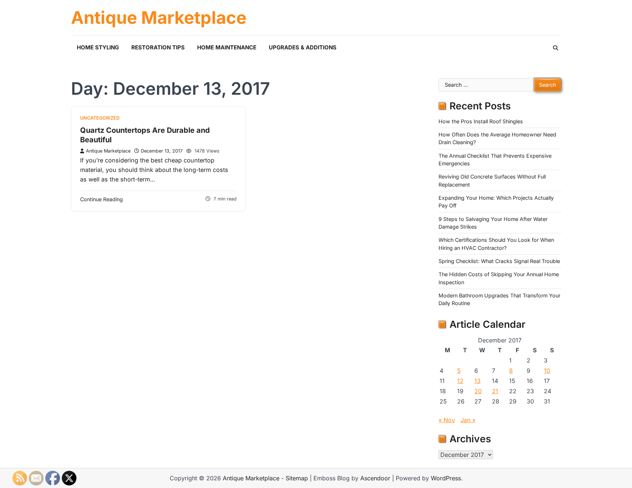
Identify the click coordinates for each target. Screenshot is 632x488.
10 (547, 370)
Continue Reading (101, 199)
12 (460, 380)
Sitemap (297, 478)
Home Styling (98, 47)
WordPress (446, 478)
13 (477, 380)
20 (478, 391)
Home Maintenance (226, 47)
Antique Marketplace (159, 17)
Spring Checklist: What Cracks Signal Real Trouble (499, 261)
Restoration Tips (158, 47)
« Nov (447, 420)
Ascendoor (375, 478)
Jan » (467, 420)
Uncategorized (100, 118)
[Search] (555, 47)
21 (495, 391)
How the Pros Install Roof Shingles (481, 121)
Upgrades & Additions (302, 47)
